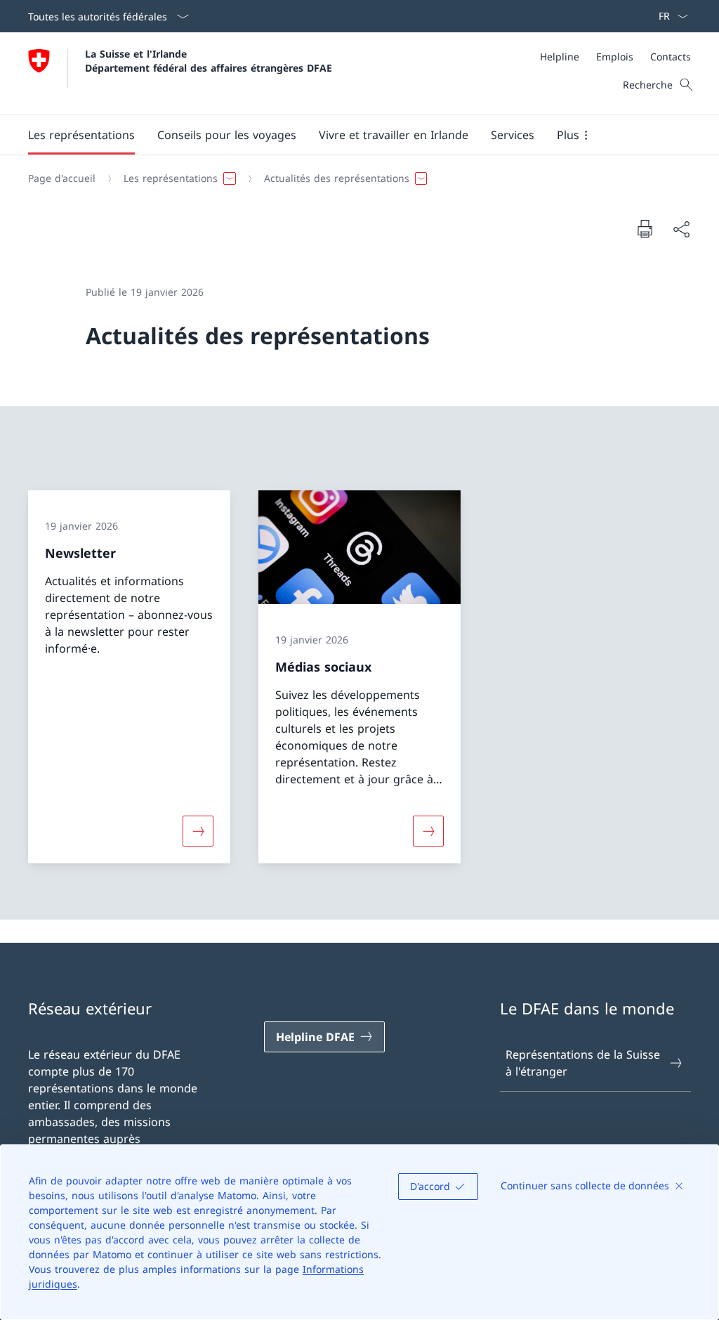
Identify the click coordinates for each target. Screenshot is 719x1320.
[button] (81, 135)
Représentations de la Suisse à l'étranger (583, 1063)
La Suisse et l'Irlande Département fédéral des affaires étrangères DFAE (208, 60)
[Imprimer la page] (644, 228)
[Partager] (681, 229)
